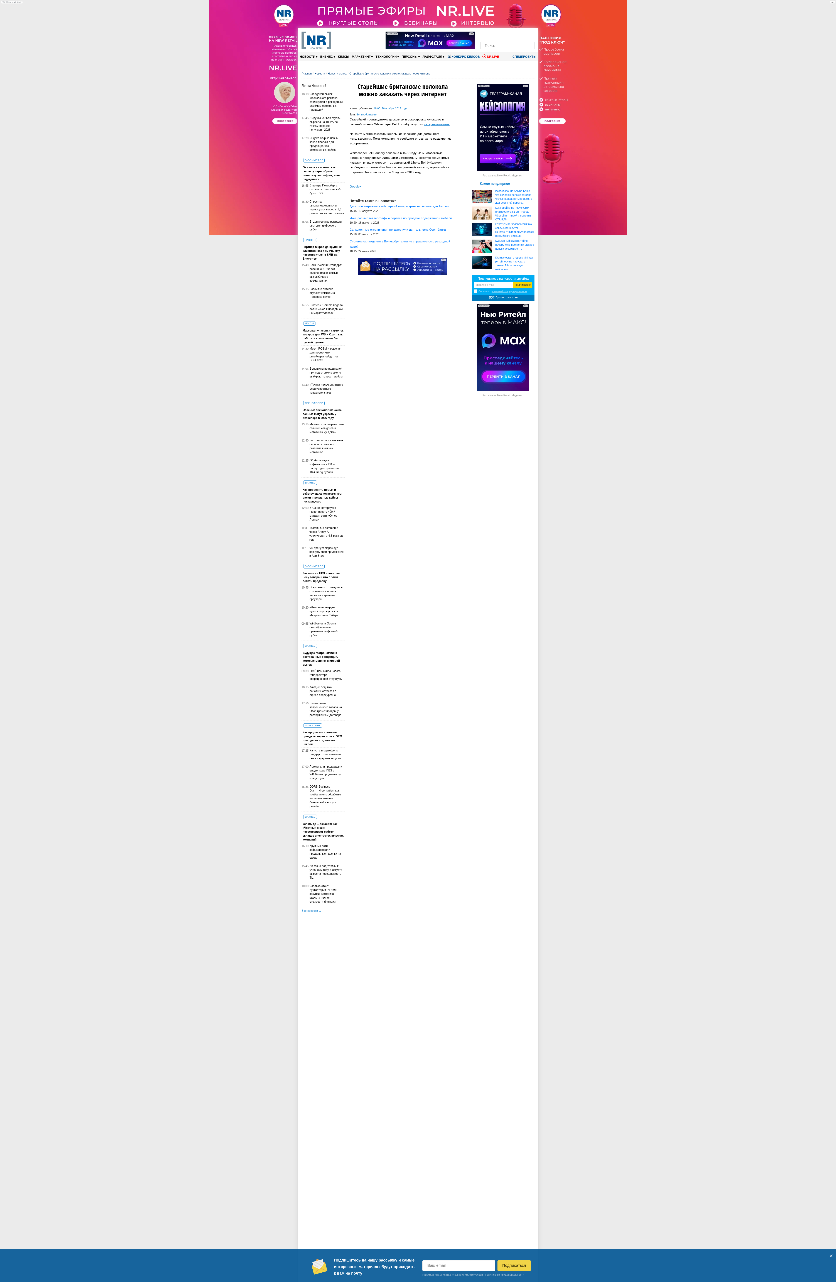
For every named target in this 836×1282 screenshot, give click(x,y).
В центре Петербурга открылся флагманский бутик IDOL (325, 189)
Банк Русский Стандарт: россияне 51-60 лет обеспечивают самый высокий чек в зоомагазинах (326, 272)
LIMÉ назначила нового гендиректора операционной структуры (326, 674)
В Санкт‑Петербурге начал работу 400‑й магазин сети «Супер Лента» (323, 513)
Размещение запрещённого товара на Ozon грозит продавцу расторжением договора (326, 709)
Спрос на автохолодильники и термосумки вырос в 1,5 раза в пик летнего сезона (327, 207)
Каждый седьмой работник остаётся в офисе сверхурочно (323, 691)
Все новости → (312, 910)
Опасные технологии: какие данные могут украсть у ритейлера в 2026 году (322, 413)
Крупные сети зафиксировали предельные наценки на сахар (325, 851)
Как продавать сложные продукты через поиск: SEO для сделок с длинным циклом (322, 738)
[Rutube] (522, 34)
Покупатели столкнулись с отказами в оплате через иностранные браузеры (326, 593)
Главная (307, 73)
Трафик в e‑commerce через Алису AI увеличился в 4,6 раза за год (326, 533)
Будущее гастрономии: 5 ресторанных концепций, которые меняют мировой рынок (321, 658)
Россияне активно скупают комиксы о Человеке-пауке (322, 292)
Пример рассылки (507, 297)
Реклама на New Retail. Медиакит (503, 175)
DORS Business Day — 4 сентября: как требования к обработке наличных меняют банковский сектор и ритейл (325, 796)
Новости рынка (337, 73)
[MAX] (500, 34)
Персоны (411, 56)
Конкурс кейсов (466, 56)
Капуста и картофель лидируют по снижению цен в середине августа (325, 754)
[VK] (492, 34)
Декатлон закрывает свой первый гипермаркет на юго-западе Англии (399, 206)
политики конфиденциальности (504, 1274)
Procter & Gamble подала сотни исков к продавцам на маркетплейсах (326, 309)
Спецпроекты (524, 56)
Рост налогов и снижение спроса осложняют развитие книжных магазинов (326, 446)
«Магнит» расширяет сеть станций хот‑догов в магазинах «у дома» (327, 428)
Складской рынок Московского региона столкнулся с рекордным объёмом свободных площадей (326, 101)
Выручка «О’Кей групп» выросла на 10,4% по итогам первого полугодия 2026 (325, 123)
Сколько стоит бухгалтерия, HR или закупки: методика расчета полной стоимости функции (323, 893)
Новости (309, 56)
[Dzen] (507, 34)
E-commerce (314, 160)
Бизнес (327, 56)
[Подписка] (530, 34)
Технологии (387, 56)
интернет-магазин (437, 124)
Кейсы (343, 56)
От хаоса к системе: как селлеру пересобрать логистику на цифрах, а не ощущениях (321, 173)
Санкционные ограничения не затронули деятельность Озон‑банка (398, 229)
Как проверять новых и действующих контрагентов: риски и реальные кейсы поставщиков (322, 495)
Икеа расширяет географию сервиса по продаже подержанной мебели (401, 218)
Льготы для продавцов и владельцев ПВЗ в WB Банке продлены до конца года (326, 772)
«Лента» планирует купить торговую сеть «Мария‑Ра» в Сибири (324, 611)
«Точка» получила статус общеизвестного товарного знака (326, 388)
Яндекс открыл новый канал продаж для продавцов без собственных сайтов (324, 143)
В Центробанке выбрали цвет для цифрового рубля (326, 225)
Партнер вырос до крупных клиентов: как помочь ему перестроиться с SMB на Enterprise (322, 252)
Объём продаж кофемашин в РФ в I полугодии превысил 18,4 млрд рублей (324, 466)
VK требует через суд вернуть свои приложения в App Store (326, 551)
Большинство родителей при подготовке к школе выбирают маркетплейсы (326, 372)
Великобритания (366, 114)
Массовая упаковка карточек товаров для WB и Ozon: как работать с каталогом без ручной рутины (323, 336)
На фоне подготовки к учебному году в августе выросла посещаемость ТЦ (326, 871)
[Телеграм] (485, 34)
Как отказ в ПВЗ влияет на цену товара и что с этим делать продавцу (321, 577)
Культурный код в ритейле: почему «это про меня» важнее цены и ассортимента (514, 244)
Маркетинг (362, 56)
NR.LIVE (493, 56)
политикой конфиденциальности (509, 291)
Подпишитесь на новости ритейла (503, 278)
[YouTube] (514, 34)
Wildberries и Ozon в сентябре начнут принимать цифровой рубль (323, 629)
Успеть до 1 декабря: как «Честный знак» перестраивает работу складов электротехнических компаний (323, 831)
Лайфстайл (434, 56)
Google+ (355, 186)
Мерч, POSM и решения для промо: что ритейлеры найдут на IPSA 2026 (325, 354)
